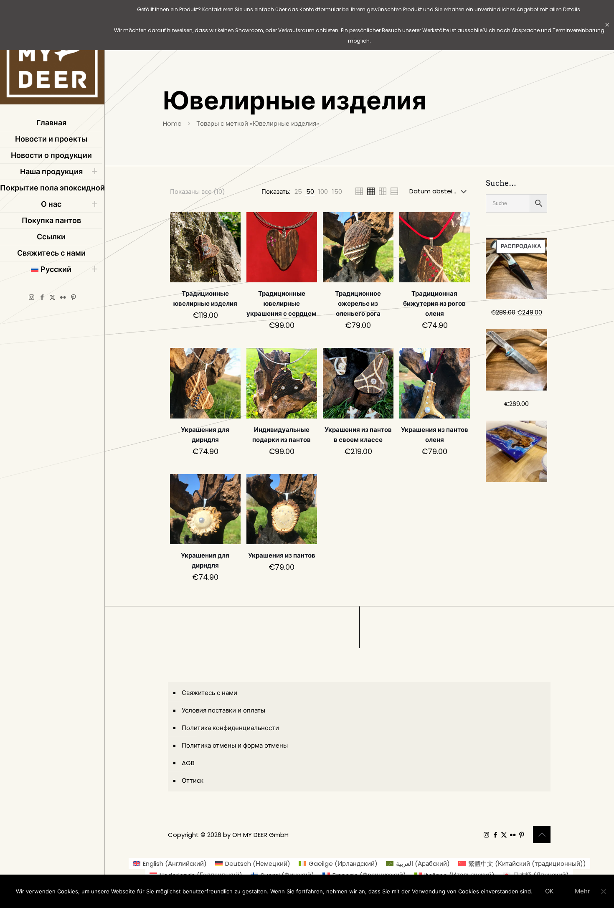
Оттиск (192, 780)
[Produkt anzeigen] (228, 223)
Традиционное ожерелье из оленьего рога (358, 303)
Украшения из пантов (281, 555)
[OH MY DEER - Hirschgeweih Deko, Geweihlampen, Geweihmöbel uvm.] (52, 54)
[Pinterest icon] (73, 297)
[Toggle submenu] (94, 172)
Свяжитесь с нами (209, 692)
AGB (188, 762)
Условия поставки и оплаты (223, 710)
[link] (298, 191)
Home (172, 123)
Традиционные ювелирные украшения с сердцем (281, 303)
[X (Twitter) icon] (52, 297)
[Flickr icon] (63, 297)
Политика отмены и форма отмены (235, 745)
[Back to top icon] (542, 834)
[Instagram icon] (31, 297)
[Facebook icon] (42, 297)
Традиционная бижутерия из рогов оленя (434, 303)
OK (549, 891)
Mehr (582, 891)
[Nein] (603, 891)
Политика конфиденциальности (230, 727)
